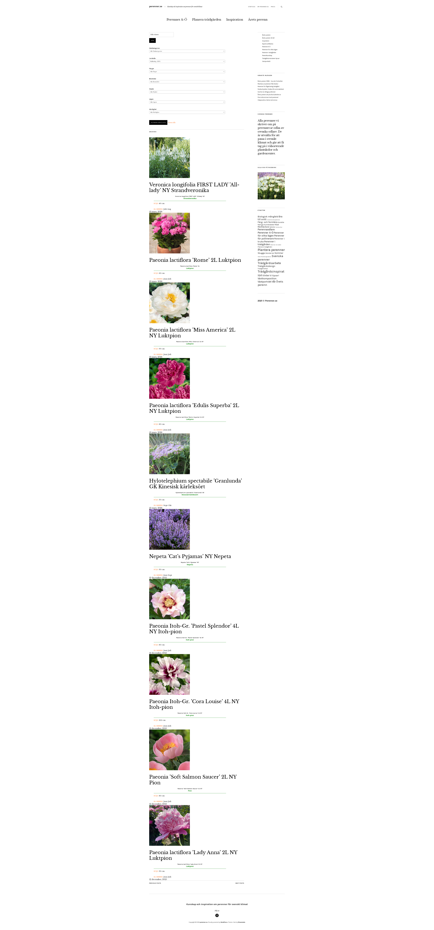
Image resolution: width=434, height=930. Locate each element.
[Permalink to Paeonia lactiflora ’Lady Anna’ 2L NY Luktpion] (169, 845)
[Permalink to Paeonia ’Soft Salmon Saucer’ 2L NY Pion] (169, 769)
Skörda (268, 253)
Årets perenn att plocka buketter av (269, 94)
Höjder (151, 89)
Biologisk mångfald (268, 216)
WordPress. (224, 922)
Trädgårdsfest (263, 269)
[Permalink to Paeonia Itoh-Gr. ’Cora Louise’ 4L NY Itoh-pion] (169, 694)
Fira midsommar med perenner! (268, 97)
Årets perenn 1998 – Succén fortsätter (270, 81)
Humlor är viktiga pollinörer (266, 92)
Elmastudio (241, 922)
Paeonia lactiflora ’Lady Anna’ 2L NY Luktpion (193, 855)
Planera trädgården (206, 19)
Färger (151, 68)
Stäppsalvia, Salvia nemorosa (267, 100)
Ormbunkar (279, 227)
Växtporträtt (266, 61)
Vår (274, 281)
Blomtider (152, 79)
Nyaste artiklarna (267, 44)
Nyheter (272, 227)
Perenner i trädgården (269, 52)
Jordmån (152, 58)
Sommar (279, 253)
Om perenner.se (263, 6)
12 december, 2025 (158, 578)
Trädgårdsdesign (266, 266)
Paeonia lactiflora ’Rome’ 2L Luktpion (195, 260)
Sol (273, 253)
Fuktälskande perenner (273, 220)
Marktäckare (263, 227)
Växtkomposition (267, 278)
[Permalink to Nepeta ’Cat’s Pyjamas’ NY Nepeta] (169, 549)
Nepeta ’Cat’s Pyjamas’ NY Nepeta (190, 556)
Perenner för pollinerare (271, 237)
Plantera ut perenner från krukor (268, 84)
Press (273, 6)
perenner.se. (204, 922)
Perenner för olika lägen (269, 49)
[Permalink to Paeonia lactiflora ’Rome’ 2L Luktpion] (169, 253)
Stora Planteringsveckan (264, 256)
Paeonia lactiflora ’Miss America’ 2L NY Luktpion (192, 332)
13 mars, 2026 (155, 211)
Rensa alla (171, 122)
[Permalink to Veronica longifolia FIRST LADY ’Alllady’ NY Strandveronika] (169, 177)
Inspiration (234, 19)
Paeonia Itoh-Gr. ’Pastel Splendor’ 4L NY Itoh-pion (194, 629)
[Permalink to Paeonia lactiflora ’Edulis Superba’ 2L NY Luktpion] (169, 398)
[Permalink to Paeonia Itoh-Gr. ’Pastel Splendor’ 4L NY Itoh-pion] (169, 618)
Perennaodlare (266, 229)
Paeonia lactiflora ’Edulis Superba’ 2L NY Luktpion (194, 408)
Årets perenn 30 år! (268, 38)
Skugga (261, 253)
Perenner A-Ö (177, 19)
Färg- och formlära (267, 222)
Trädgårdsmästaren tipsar (270, 58)
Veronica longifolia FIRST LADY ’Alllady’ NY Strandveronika (194, 187)
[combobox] (187, 51)
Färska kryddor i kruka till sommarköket (271, 89)
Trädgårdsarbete (269, 263)
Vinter (266, 275)
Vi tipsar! (274, 275)
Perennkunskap (267, 55)
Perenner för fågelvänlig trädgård (268, 86)
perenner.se (155, 6)
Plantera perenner (271, 250)
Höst (277, 224)
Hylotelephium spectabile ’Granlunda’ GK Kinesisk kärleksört (195, 483)
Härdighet (152, 109)
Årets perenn (258, 19)
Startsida (251, 6)
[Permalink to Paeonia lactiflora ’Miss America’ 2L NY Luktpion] (169, 322)
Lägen (151, 99)
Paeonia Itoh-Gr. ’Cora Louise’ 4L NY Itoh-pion (194, 704)
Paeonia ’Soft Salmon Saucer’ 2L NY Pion (192, 779)
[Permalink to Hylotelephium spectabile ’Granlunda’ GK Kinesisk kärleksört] (169, 473)
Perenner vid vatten (275, 245)
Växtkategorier (154, 48)
